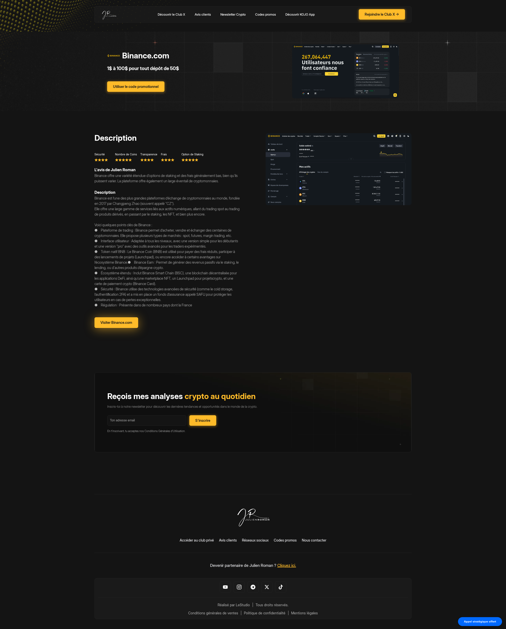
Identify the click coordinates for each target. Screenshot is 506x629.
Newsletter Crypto (233, 14)
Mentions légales (304, 613)
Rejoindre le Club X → (382, 14)
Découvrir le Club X (171, 14)
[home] (109, 14)
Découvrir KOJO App (300, 14)
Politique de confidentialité (264, 613)
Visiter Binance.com (116, 322)
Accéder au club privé (197, 540)
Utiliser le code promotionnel (136, 87)
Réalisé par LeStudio (234, 605)
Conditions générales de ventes (213, 613)
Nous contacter (314, 540)
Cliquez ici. (286, 565)
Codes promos (265, 14)
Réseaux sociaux (255, 540)
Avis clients (203, 14)
